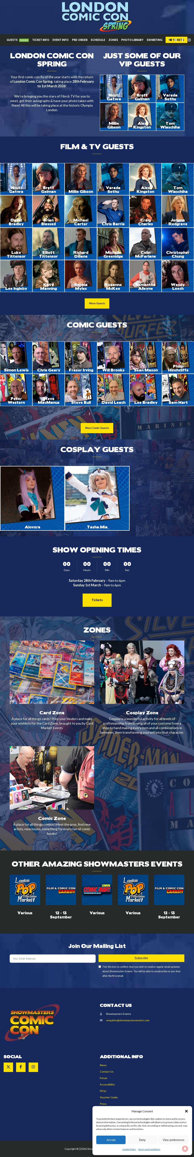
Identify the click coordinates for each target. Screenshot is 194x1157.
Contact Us (106, 1071)
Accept (111, 1139)
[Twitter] (174, 40)
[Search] (167, 40)
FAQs (103, 1090)
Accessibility (107, 1084)
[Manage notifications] (185, 1149)
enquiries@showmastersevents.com (127, 1020)
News (103, 1065)
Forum (103, 1078)
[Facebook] (180, 40)
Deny (142, 1139)
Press (103, 1103)
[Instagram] (187, 40)
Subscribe (141, 958)
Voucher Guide (109, 1097)
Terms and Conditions (149, 1149)
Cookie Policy (129, 1149)
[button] (186, 1111)
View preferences (173, 1139)
